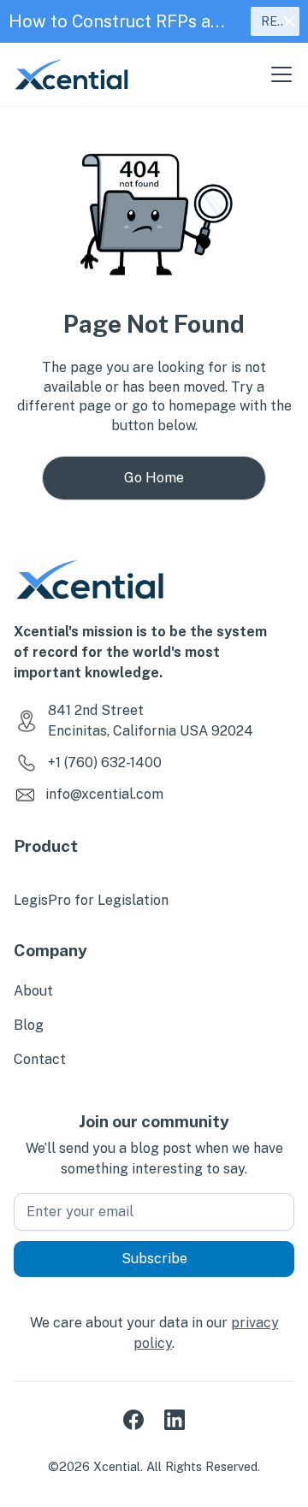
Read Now (280, 21)
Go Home (154, 478)
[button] (278, 74)
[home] (71, 74)
